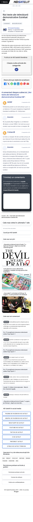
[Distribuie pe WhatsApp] (11, 84)
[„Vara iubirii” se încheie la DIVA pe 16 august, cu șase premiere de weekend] (16, 304)
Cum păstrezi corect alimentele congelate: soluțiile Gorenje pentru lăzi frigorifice (15, 270)
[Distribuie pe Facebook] (5, 84)
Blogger (16, 491)
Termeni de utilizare (16, 477)
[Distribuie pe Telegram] (15, 84)
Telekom (5, 461)
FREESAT (8, 458)
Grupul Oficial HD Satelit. (11, 190)
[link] (16, 254)
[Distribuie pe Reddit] (21, 84)
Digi (4, 458)
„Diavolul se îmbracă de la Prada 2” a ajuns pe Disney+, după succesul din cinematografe (14, 246)
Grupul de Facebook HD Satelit (16, 418)
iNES (17, 461)
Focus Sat (15, 458)
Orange (28, 458)
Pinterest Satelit (16, 441)
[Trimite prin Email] (28, 84)
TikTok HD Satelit (16, 432)
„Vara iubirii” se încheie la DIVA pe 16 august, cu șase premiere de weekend (15, 293)
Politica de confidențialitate (16, 482)
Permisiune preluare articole (16, 472)
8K (4, 11)
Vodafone (11, 461)
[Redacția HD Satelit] (5, 29)
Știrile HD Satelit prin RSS (16, 446)
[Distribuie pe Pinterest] (24, 84)
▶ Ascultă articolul (17, 23)
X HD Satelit (16, 437)
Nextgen (21, 458)
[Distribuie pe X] (8, 84)
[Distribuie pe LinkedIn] (18, 84)
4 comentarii (7, 23)
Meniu (5, 2)
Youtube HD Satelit (16, 427)
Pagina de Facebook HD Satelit (16, 413)
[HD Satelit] (21, 2)
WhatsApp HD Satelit (16, 423)
